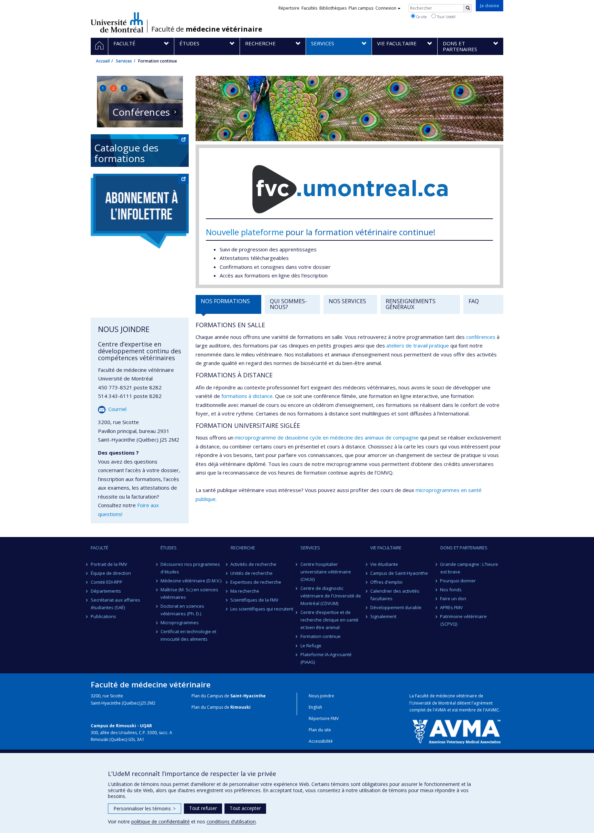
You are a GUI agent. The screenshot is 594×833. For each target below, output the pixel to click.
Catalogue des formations (126, 153)
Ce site (421, 16)
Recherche (243, 548)
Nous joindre (321, 696)
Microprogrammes (180, 622)
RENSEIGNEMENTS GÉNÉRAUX (411, 304)
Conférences (141, 112)
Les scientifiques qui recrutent (262, 609)
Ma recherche (245, 591)
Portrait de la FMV (109, 564)
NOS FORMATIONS (225, 301)
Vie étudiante (384, 564)
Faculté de (206, 29)
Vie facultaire (386, 548)
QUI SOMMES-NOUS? (288, 304)
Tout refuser (203, 808)
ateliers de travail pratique (417, 345)
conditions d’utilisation (231, 821)
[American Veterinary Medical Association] (456, 731)
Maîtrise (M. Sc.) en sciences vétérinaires (189, 593)
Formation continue (320, 636)
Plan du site (320, 730)
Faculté (99, 548)
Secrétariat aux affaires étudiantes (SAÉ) (115, 604)
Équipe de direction (111, 573)
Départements (106, 591)
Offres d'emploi (386, 582)
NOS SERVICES (347, 301)
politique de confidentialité (160, 821)
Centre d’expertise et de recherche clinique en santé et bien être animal (329, 619)
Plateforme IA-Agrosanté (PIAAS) (326, 658)
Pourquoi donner (458, 581)
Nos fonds (451, 589)
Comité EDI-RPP (106, 582)
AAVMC (492, 710)
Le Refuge (310, 645)
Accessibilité (321, 741)
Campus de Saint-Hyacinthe (399, 573)
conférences (480, 336)
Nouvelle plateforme (245, 232)
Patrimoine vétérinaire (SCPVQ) (463, 620)
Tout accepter (245, 808)
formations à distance (247, 395)
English (315, 707)
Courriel (117, 409)
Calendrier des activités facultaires (394, 595)
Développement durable (395, 607)
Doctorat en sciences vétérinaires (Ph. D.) (182, 610)
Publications (103, 616)
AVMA (440, 710)
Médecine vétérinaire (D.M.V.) (191, 581)
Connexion (385, 8)
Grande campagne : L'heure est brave (469, 568)
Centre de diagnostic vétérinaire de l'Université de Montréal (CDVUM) (330, 595)
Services (124, 61)
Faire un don (453, 598)
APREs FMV (451, 607)
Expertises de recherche (256, 582)
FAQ (474, 301)
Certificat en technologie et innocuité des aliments (188, 635)
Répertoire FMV (324, 718)
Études (169, 548)
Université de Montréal (117, 22)
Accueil (103, 61)
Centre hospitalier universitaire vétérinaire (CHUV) (325, 571)
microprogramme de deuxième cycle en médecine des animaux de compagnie (327, 437)
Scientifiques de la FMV (255, 600)
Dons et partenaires (463, 548)
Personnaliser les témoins (144, 808)
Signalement (383, 616)
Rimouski (240, 707)
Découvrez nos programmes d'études (190, 568)
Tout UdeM (445, 16)
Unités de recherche (252, 573)
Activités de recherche (254, 564)
